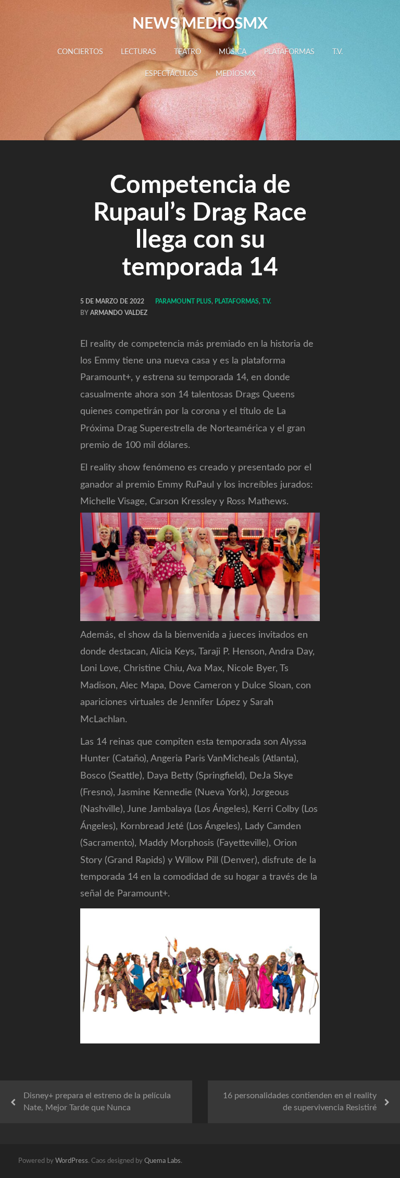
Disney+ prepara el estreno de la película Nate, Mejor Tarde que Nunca (97, 1101)
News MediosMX (200, 24)
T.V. (337, 52)
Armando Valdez (118, 313)
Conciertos (80, 52)
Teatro (187, 52)
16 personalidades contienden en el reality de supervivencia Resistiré (300, 1101)
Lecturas (138, 52)
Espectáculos (171, 74)
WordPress (71, 1161)
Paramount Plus (183, 301)
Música (232, 52)
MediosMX (236, 74)
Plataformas (289, 52)
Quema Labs (162, 1161)
